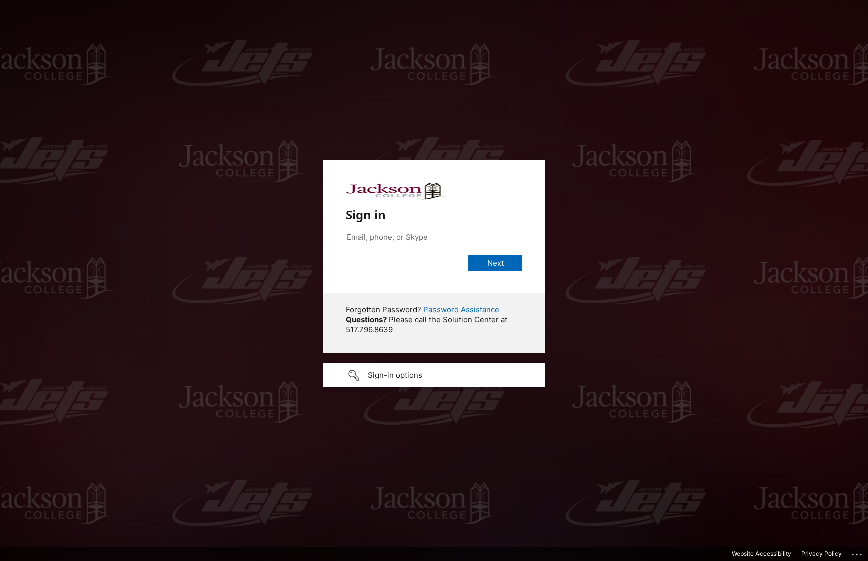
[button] (434, 375)
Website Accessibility (761, 553)
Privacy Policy (821, 553)
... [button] (858, 552)
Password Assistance (461, 309)
